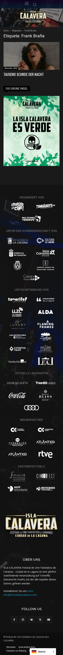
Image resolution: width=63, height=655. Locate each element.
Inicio (6, 30)
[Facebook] (14, 619)
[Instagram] (22, 619)
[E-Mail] (31, 619)
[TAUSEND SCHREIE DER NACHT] (31, 56)
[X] (40, 619)
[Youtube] (48, 619)
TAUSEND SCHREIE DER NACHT (24, 74)
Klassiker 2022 (11, 68)
